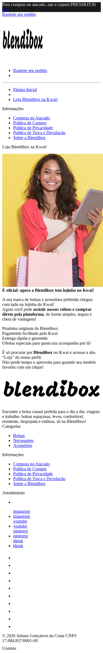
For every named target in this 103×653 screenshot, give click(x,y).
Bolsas (19, 435)
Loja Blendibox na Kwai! (35, 99)
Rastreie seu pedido (19, 14)
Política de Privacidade (33, 127)
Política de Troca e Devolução (39, 132)
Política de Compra (29, 123)
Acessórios (22, 445)
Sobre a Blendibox (29, 137)
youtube (20, 521)
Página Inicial (25, 89)
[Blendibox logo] (22, 61)
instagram (21, 511)
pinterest (20, 531)
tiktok (18, 540)
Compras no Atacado (31, 118)
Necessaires (23, 440)
